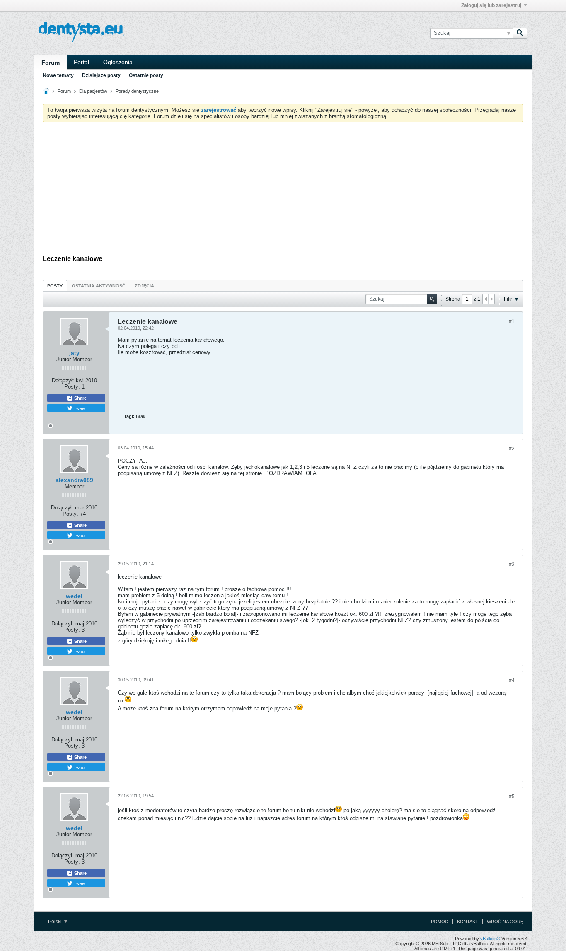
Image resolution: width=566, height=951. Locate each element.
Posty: (72, 387)
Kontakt (467, 921)
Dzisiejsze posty (101, 75)
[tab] (55, 285)
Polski (55, 921)
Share (80, 398)
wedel (74, 596)
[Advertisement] (283, 191)
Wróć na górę (505, 921)
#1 (512, 321)
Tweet (79, 408)
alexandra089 (74, 480)
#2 (512, 448)
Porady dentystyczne (137, 91)
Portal (81, 62)
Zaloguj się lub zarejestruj (491, 5)
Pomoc (439, 921)
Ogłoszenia (118, 62)
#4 (512, 680)
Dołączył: (63, 380)
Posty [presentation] (55, 285)
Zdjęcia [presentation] (144, 285)
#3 (512, 564)
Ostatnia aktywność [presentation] (99, 285)
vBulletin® (490, 938)
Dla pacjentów (93, 91)
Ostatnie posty (146, 75)
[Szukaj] (520, 33)
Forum (50, 62)
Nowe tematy (58, 75)
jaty (74, 353)
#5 (512, 796)
